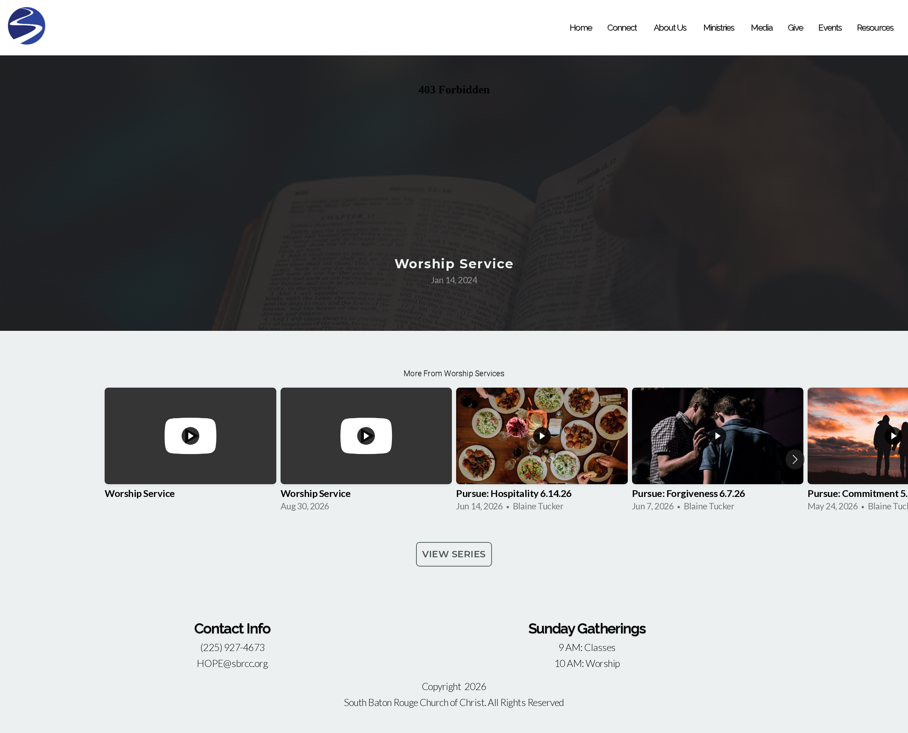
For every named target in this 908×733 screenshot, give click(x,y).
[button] (795, 459)
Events (829, 27)
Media (761, 27)
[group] (190, 452)
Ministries (719, 27)
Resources (875, 27)
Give (795, 27)
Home (581, 27)
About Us (671, 27)
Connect (622, 27)
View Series (454, 554)
